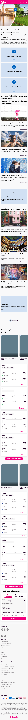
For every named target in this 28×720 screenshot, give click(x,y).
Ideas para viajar (4, 690)
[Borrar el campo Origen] (24, 600)
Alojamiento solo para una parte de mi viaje (14, 615)
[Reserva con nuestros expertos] (20, 2)
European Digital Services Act (7, 672)
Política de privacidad (5, 645)
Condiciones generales (6, 643)
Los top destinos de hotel (6, 684)
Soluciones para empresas (6, 658)
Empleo (2, 652)
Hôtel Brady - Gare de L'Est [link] (8, 358)
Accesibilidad (4, 674)
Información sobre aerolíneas (7, 668)
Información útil (4, 670)
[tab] (8, 596)
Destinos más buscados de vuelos (8, 682)
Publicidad (3, 654)
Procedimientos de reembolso (7, 666)
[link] (14, 375)
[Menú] (26, 2)
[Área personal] (23, 2)
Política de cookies (5, 647)
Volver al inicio (15, 320)
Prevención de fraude (5, 677)
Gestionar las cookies (5, 650)
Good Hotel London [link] (6, 487)
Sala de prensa (4, 656)
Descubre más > (23, 129)
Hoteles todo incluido (5, 686)
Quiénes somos (4, 641)
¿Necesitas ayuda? (5, 664)
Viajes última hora (4, 688)
